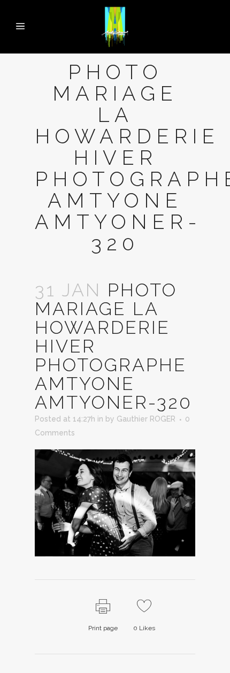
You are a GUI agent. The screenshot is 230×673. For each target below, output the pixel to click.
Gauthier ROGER (146, 419)
